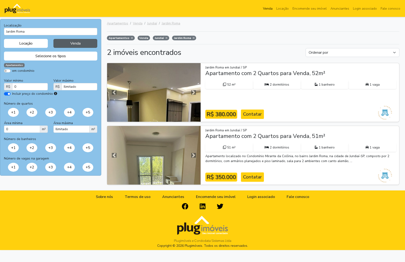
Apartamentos (26, 77)
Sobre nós (104, 196)
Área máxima (63, 123)
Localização (13, 25)
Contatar (252, 114)
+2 (32, 112)
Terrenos (67, 77)
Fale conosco (390, 8)
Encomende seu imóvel (309, 8)
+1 (13, 112)
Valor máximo (63, 80)
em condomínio (23, 70)
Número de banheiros (20, 139)
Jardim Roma (171, 23)
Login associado (365, 8)
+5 (88, 112)
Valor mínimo (13, 80)
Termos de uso (137, 196)
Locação (282, 8)
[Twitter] (220, 206)
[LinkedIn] (202, 206)
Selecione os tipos (50, 56)
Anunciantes (339, 8)
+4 (69, 112)
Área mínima (13, 123)
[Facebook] (185, 206)
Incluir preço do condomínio (32, 93)
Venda (268, 8)
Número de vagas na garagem (26, 158)
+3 (50, 112)
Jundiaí (152, 23)
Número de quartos (18, 103)
